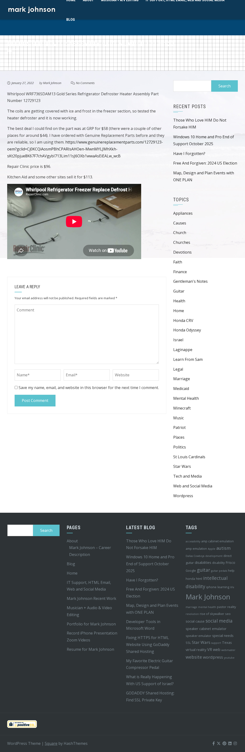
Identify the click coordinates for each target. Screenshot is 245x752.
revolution (192, 614)
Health (179, 301)
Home (178, 310)
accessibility (193, 541)
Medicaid (181, 388)
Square (51, 743)
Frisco (230, 562)
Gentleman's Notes (190, 281)
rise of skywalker (212, 614)
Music (178, 418)
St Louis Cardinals (189, 456)
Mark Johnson (52, 83)
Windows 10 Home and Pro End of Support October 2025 (150, 563)
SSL (188, 642)
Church (179, 232)
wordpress (213, 657)
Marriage (181, 378)
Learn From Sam (188, 359)
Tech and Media (187, 476)
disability (218, 562)
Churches (181, 242)
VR (209, 649)
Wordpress (183, 495)
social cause (195, 621)
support (216, 643)
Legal (178, 369)
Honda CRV (183, 320)
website (194, 657)
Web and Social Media (192, 486)
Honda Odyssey (187, 330)
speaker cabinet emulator (206, 628)
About (72, 541)
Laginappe (182, 349)
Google (191, 570)
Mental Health (186, 398)
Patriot (179, 427)
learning (223, 587)
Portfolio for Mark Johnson (91, 624)
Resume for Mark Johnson (90, 649)
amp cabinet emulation (217, 541)
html (199, 578)
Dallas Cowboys (195, 556)
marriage (191, 607)
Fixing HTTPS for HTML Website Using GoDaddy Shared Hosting (147, 644)
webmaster (228, 650)
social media (219, 621)
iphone (211, 587)
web (216, 649)
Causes (179, 223)
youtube (229, 657)
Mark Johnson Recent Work (91, 598)
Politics (179, 447)
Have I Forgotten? (189, 153)
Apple (211, 548)
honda (190, 578)
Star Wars (182, 466)
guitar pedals (219, 570)
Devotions (182, 252)
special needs (223, 635)
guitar (203, 570)
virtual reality (196, 649)
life (232, 587)
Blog (70, 19)
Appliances (183, 213)
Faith (177, 262)
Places (178, 437)
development (214, 556)
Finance (180, 271)
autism (223, 548)
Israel (178, 339)
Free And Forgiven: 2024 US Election (205, 163)
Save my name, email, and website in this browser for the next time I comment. (89, 387)
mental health (207, 607)
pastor (221, 607)
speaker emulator (198, 636)
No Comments (85, 83)
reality (231, 607)
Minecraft (182, 408)
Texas (227, 642)
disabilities (203, 562)
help (231, 570)
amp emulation (196, 548)
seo (228, 614)
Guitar (178, 291)
